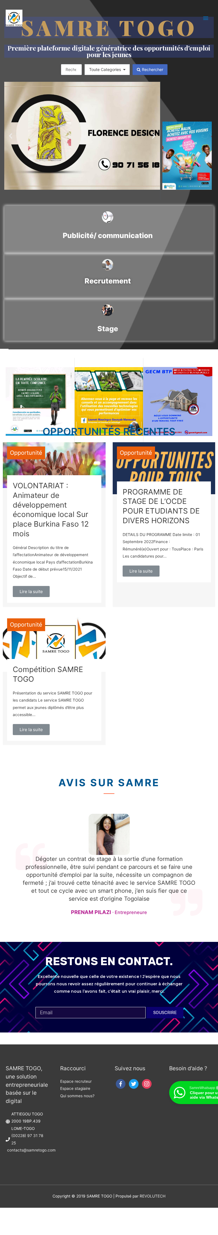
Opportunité (26, 452)
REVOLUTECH (152, 1196)
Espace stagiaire (75, 1088)
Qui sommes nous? (77, 1096)
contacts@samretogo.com (31, 1150)
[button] (10, 135)
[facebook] (120, 1083)
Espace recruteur (76, 1081)
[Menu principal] (205, 18)
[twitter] (134, 1083)
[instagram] (147, 1083)
